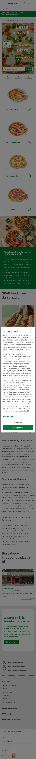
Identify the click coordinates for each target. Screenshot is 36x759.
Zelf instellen (8, 416)
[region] (18, 380)
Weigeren (18, 422)
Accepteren (18, 428)
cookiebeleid (24, 411)
